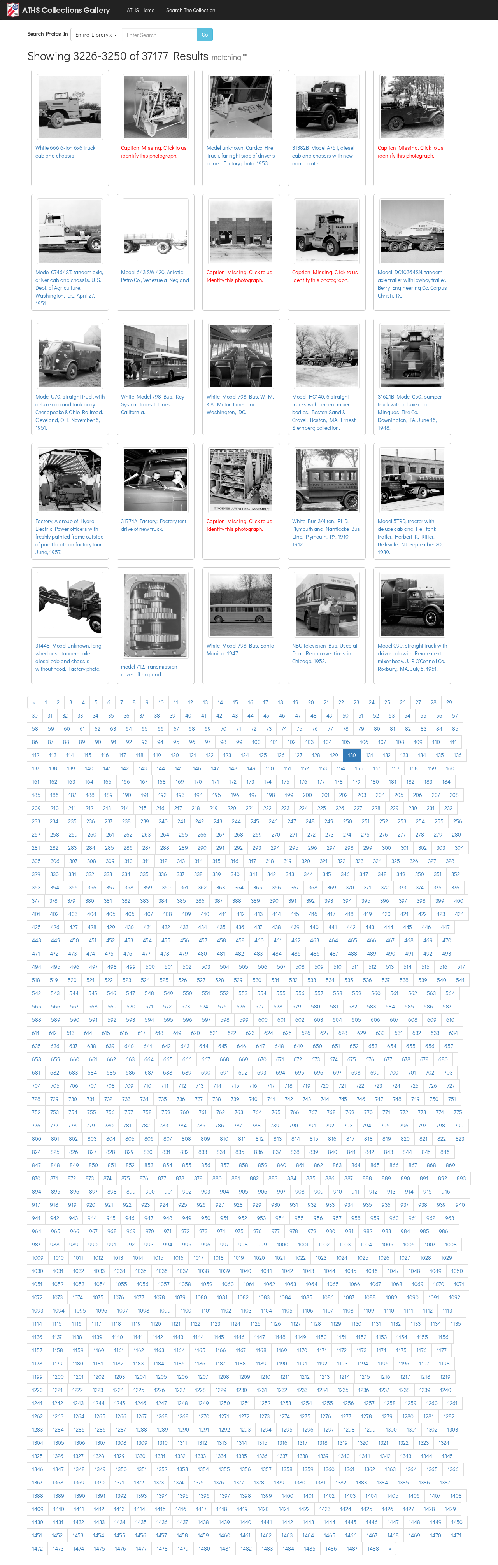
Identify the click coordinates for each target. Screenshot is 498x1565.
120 (175, 755)
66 (161, 728)
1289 (162, 1429)
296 (312, 847)
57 (455, 715)
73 (269, 728)
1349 (100, 1469)
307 (73, 861)
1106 (307, 1310)
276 (383, 834)
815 (314, 1138)
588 (36, 1019)
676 (370, 1059)
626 (306, 1032)
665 (168, 1059)
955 (299, 1218)
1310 (162, 1442)
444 (388, 927)
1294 (266, 1429)
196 (235, 794)
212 (89, 808)
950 (205, 1218)
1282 (449, 1416)
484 (277, 953)
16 (250, 702)
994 (167, 1244)
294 (275, 847)
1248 (182, 1403)
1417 (201, 1508)
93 (144, 742)
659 (55, 1059)
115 (87, 755)
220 (232, 808)
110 (436, 742)
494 (36, 966)
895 (55, 1191)
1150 (321, 1337)
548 (149, 993)
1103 (246, 1310)
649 (298, 1046)
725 (414, 1085)
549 (168, 993)
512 (372, 966)
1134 (435, 1323)
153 (323, 768)
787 (238, 1125)
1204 (140, 1376)
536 (367, 980)
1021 (280, 1257)
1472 (37, 1548)
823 (460, 1138)
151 (287, 768)
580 (315, 1006)
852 (130, 1165)
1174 (381, 1350)
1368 (57, 1482)
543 (55, 993)
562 (412, 993)
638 (91, 1046)
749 (415, 1099)
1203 (119, 1376)
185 (36, 794)
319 (288, 861)
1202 (98, 1376)
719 (306, 1085)
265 (183, 834)
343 (290, 874)
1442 (287, 1522)
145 (179, 768)
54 (407, 715)
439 (295, 927)
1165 (200, 1350)
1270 (203, 1416)
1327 (78, 1456)
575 (222, 1006)
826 (73, 1151)
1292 (224, 1429)
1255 (327, 1403)
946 (130, 1218)
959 (375, 1218)
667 (206, 1059)
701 (412, 1072)
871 (54, 1178)
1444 (329, 1522)
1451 (37, 1535)
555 (281, 993)
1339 (323, 1456)
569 (112, 1006)
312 (163, 861)
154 (341, 768)
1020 (259, 1257)
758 (147, 1112)
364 (239, 887)
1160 (98, 1350)
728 (36, 1099)
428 (92, 927)
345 (327, 874)
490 (390, 953)
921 (109, 1204)
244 (236, 821)
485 (296, 953)
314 (199, 861)
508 (300, 966)
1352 (161, 1469)
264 (164, 834)
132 (387, 755)
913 (391, 1191)
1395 (183, 1495)
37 (141, 715)
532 (293, 980)
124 (245, 755)
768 (331, 1112)
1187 (220, 1363)
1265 (99, 1416)
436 (239, 927)
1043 (308, 1270)
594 (149, 1019)
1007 (429, 1244)
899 (131, 1191)
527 (201, 980)
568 (93, 1006)
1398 (245, 1495)
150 (269, 768)
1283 (37, 1429)
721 (342, 1085)
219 (214, 808)
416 (313, 913)
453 (128, 940)
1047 (393, 1270)
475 (109, 953)
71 (238, 728)
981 (349, 1231)
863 (337, 1165)
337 (180, 874)
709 (128, 1085)
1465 (329, 1535)
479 (183, 953)
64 (129, 728)
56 (439, 715)
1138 (77, 1337)
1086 (328, 1297)
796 (404, 1125)
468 (409, 940)
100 (256, 742)
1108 (348, 1310)
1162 (138, 1350)
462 (295, 940)
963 (449, 1218)
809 (205, 1138)
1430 (37, 1522)
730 (72, 1099)
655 (411, 1046)
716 (253, 1085)
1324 (443, 1442)
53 (392, 715)
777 (54, 1125)
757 (128, 1112)
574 (204, 1006)
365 (257, 887)
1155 (422, 1337)
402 (54, 913)
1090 (413, 1297)
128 (316, 755)
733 (126, 1099)
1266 (120, 1416)
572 (167, 1006)
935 (367, 1204)
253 (402, 821)
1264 (78, 1416)
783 (164, 1125)
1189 (261, 1363)
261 (110, 834)
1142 (158, 1337)
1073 (57, 1297)
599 (244, 1019)
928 (238, 1204)
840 (332, 1151)
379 (71, 900)
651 (336, 1046)
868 (431, 1165)
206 (417, 794)
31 (50, 715)
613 (70, 1032)
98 (223, 742)
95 (176, 742)
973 (203, 1231)
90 (98, 742)
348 (382, 874)
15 (235, 702)
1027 (404, 1257)
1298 (349, 1429)
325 (395, 861)
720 (324, 1085)
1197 (424, 1363)
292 (238, 847)
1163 (159, 1350)
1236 (363, 1389)
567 (74, 1006)
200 (307, 794)
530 (257, 980)
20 (311, 702)
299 (367, 847)
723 (378, 1085)
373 (402, 887)
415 (295, 913)
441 (332, 927)
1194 (362, 1363)
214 (125, 808)
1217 (405, 1376)
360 (166, 887)
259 (73, 834)
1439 (224, 1522)
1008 (451, 1244)
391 (292, 900)
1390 (79, 1495)
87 (50, 742)
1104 (266, 1310)
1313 (222, 1442)
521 (90, 980)
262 (128, 834)
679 (424, 1059)
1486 (331, 1548)
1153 (381, 1337)
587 (447, 1006)
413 (258, 913)
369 (331, 887)
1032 (78, 1270)
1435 (141, 1522)
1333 (200, 1456)
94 (160, 742)
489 (371, 953)
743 (307, 1099)
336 (162, 874)
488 (352, 953)
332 (90, 874)
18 (280, 702)
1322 (403, 1442)
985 (424, 1231)
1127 (296, 1323)
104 (327, 742)
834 (221, 1151)
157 (395, 768)
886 (330, 1178)
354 (54, 887)
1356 (245, 1469)
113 (52, 755)
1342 (385, 1456)
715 (235, 1085)
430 (129, 927)
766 (294, 1112)
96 (192, 742)
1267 (141, 1416)
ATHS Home (140, 10)
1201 (79, 1376)
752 (36, 1112)
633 (435, 1032)
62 (97, 728)
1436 (162, 1522)
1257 (369, 1403)
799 (459, 1125)
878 (180, 1178)
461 (278, 940)
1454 (98, 1535)
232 (448, 808)
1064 (311, 1284)
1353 (182, 1469)
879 (198, 1178)
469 (428, 940)
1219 (445, 1376)
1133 (415, 1323)
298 (349, 847)
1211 (285, 1376)
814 (295, 1138)
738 (216, 1099)
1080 (201, 1297)
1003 (345, 1244)
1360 (329, 1469)
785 (200, 1125)
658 (36, 1059)
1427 (408, 1508)
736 (181, 1099)
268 (238, 834)
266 (202, 834)
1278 (366, 1416)
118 (140, 755)
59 (51, 728)
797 (422, 1125)
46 (282, 715)
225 (321, 808)
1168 (261, 1350)
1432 (78, 1522)
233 (36, 821)
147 (215, 768)
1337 (282, 1456)
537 (386, 980)
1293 (245, 1429)
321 (324, 861)
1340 (344, 1456)
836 (258, 1151)
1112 (428, 1310)
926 (201, 1204)
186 (54, 794)
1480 (204, 1548)
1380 (299, 1482)
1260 (432, 1403)
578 (278, 1006)
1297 (328, 1429)
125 (263, 755)
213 (107, 808)
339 (216, 874)
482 (239, 953)
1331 (160, 1456)
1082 (243, 1297)
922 (127, 1204)
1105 (287, 1310)
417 (331, 913)
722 (360, 1085)
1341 (364, 1456)
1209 (244, 1376)
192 (162, 794)
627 (324, 1032)
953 (261, 1218)
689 (186, 1072)
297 (331, 847)
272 (311, 834)
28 (434, 702)
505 (243, 966)
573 (185, 1006)
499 (131, 966)
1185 (179, 1363)
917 (36, 1204)
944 (92, 1218)
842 (369, 1151)
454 (147, 940)
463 (314, 940)
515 (425, 966)
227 (358, 808)
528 (219, 980)
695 (299, 1072)
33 (80, 715)
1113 (447, 1310)
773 (422, 1112)
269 (257, 834)
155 (359, 768)
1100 (186, 1310)
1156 (443, 1337)
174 (268, 781)
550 (187, 993)
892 (442, 1178)
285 (109, 847)
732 (108, 1099)
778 (72, 1125)
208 (454, 794)
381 (108, 900)
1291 (204, 1429)
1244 (99, 1403)
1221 (58, 1389)
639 (110, 1046)
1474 (78, 1548)
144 (160, 768)
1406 (414, 1495)
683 (73, 1072)
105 (346, 742)
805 (130, 1138)
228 (376, 808)
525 (164, 980)
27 (418, 702)
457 (203, 940)
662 (111, 1059)
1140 (117, 1337)
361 (184, 887)
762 (220, 1112)
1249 (203, 1403)
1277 (346, 1416)
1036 (162, 1270)
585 (409, 1006)
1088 (370, 1297)
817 (350, 1138)
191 (145, 794)
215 (143, 808)
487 (334, 953)
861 (300, 1165)
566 (55, 1006)
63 (113, 728)
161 (35, 781)
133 (404, 755)
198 (271, 794)
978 (293, 1231)
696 (318, 1072)
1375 (198, 1482)
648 (279, 1046)
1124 (235, 1323)
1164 (179, 1350)
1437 (182, 1522)
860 (281, 1165)
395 (365, 900)
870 (36, 1178)
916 (446, 1191)
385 (181, 900)
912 (373, 1191)
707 (92, 1085)
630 (380, 1032)
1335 (241, 1456)
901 (169, 1191)
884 (291, 1178)
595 (168, 1019)
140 (89, 768)
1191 (302, 1363)
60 (67, 728)
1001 (303, 1244)
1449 (436, 1522)
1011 (78, 1257)
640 (129, 1046)
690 (205, 1072)
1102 (226, 1310)
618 (159, 1032)
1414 (139, 1508)
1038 (203, 1270)
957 (337, 1218)
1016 (178, 1257)
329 (36, 874)
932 (312, 1204)
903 (205, 1191)
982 (367, 1231)
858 (243, 1165)
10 (161, 702)
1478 (162, 1548)
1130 (356, 1323)
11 (176, 702)
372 (385, 887)
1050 (457, 1270)
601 (281, 1019)
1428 (429, 1508)
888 (367, 1178)
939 (441, 1204)
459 (240, 940)
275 (365, 834)
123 (227, 755)
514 (407, 966)
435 (221, 927)
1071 (459, 1284)
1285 (79, 1429)
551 (206, 993)
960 (394, 1218)
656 (430, 1046)
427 (73, 927)
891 (424, 1178)
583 (371, 1006)
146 (197, 768)
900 (150, 1191)
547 (130, 993)
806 (149, 1138)
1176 (421, 1350)
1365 (432, 1469)
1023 (321, 1257)
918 (54, 1204)
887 (348, 1178)
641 (148, 1046)
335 (144, 874)
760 (184, 1112)
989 (74, 1244)
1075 (98, 1297)
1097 (122, 1310)
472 (54, 953)
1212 (305, 1376)
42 (219, 715)
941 (36, 1218)
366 (276, 887)
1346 (37, 1469)
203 (362, 794)
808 (186, 1138)
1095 (80, 1310)
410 (205, 913)
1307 (100, 1442)
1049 (436, 1270)
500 (150, 966)
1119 (136, 1323)
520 (72, 980)
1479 (183, 1548)
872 (72, 1178)
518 (36, 980)
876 (144, 1178)
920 (90, 1204)
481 (221, 953)
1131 (376, 1323)
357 (110, 887)
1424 (345, 1508)
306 (55, 861)
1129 (336, 1323)
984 (405, 1231)
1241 (37, 1403)
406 (130, 913)
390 (274, 900)
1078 (159, 1297)
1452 (57, 1535)
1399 (266, 1495)
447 (445, 927)
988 (55, 1244)
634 (453, 1032)
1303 (452, 1429)
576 (241, 1006)
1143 (178, 1337)
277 (402, 834)
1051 (37, 1284)
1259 (411, 1403)
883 (272, 1178)
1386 (424, 1482)
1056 (143, 1284)
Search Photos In (48, 33)
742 (289, 1099)
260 (92, 834)
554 (262, 993)
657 (448, 1046)
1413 (119, 1508)
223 (285, 808)
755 (91, 1112)
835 (239, 1151)
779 (90, 1125)
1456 (140, 1535)
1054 (100, 1284)
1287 (121, 1429)
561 (394, 993)
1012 (98, 1257)
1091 (433, 1297)
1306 (79, 1442)
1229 (221, 1389)
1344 (426, 1456)
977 (276, 1231)
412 (241, 913)
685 (111, 1072)
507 (281, 966)
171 (215, 781)
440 (314, 927)
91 (113, 742)
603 (318, 1019)
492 (427, 953)
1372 (139, 1482)
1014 (138, 1257)
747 (379, 1099)
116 (105, 755)
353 (36, 887)
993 (148, 1244)
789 (274, 1125)
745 (343, 1099)
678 (406, 1059)
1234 (322, 1389)
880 (217, 1178)
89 (82, 742)
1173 (361, 1350)
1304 (37, 1442)
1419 (242, 1508)
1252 (265, 1403)
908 (300, 1191)
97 (207, 742)
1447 (393, 1522)
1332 (180, 1456)
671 (280, 1059)
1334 (221, 1456)
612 (53, 1032)
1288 (141, 1429)
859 (262, 1165)
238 (126, 821)
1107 (328, 1310)
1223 (98, 1389)
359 (147, 887)
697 (337, 1072)
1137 (57, 1337)
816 (332, 1138)
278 (420, 834)
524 (145, 980)
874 (107, 1178)
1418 (221, 1508)
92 (129, 742)
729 (54, 1099)
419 (367, 913)
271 (294, 834)
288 (164, 847)
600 (263, 1019)
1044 (329, 1270)
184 (446, 781)
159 (432, 768)
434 (202, 927)
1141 (138, 1337)
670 (262, 1059)
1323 (423, 1442)
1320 (363, 1442)
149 (251, 768)
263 (146, 834)
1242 (57, 1403)
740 (253, 1099)
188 (90, 794)
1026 (383, 1257)
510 (337, 966)
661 (93, 1059)
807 (167, 1138)
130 (352, 755)
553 (242, 993)
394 (347, 900)
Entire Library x (94, 34)
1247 (161, 1403)
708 (110, 1085)
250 (347, 821)
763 (239, 1112)
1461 (245, 1535)
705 (55, 1085)
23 (356, 702)
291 (220, 847)
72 (253, 728)
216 (160, 808)
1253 (285, 1403)
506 (262, 966)
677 (388, 1059)
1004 (366, 1244)
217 (178, 808)
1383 (361, 1482)
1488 (373, 1548)
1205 (161, 1376)
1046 (372, 1270)
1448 (414, 1522)
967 (93, 1231)
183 (428, 781)
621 (214, 1032)
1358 (287, 1469)
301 (405, 847)
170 (198, 781)
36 (127, 715)
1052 (57, 1284)
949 (186, 1218)
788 (256, 1125)
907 (281, 1191)
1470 (435, 1535)
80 (377, 728)
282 (54, 847)
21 (326, 702)
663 (130, 1059)
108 (400, 742)
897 (93, 1191)
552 (224, 993)
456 (184, 940)
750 (434, 1099)
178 (339, 781)
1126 (275, 1323)
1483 (267, 1548)
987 (36, 1244)
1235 (343, 1389)
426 (55, 927)
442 (351, 927)
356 (92, 887)
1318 (322, 1442)
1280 (408, 1416)
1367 (37, 1482)
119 (157, 755)
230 (413, 808)
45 (266, 715)
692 (242, 1072)
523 (127, 980)
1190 (281, 1363)
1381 (320, 1482)
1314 (242, 1442)
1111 (408, 1310)
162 (53, 781)
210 (55, 808)
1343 (405, 1456)
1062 (269, 1284)
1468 (393, 1535)
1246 (140, 1403)
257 (36, 834)
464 (333, 940)
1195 (383, 1363)
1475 (99, 1548)
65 (145, 728)
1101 (206, 1310)
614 (88, 1032)
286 (128, 847)
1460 (224, 1535)
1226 (159, 1389)
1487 (352, 1548)
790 (293, 1125)
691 (224, 1072)
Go (205, 34)
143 (143, 768)
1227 (180, 1389)
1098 (143, 1310)
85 (455, 728)
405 (111, 913)
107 (382, 742)
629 (361, 1032)
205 (399, 794)
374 (420, 887)
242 (199, 821)
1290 (183, 1429)
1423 (324, 1508)
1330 (140, 1456)
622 (232, 1032)
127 (298, 755)
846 (445, 1151)
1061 (249, 1284)
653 (372, 1046)
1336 (262, 1456)
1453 (77, 1535)
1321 (383, 1442)
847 (36, 1165)
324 (377, 861)
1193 (342, 1363)
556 (300, 993)
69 (208, 728)
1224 (118, 1389)
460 (259, 940)
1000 (282, 1244)
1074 (77, 1297)
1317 (302, 1442)
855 (186, 1165)
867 (413, 1165)
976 (257, 1231)
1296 (308, 1429)
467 (390, 940)
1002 (324, 1244)
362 (202, 887)
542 (36, 993)
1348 (79, 1469)
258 (54, 834)
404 (91, 913)
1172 (342, 1350)
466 (371, 940)
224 (303, 808)
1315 (262, 1442)
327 (432, 861)
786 (219, 1125)
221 (250, 808)
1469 (414, 1535)
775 (458, 1112)
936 (386, 1204)
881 (235, 1178)
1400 (287, 1495)
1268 (162, 1416)
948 (167, 1218)
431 (148, 927)
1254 (306, 1403)
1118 (116, 1323)
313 (181, 861)
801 (55, 1138)
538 (404, 980)
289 (183, 847)
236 (90, 821)
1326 (58, 1456)
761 (203, 1112)
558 (337, 993)
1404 (371, 1495)
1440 (245, 1522)
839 (313, 1151)
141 (107, 768)
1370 (99, 1482)
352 (455, 874)
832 (184, 1151)
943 (73, 1218)
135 (440, 755)
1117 (96, 1323)
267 (220, 834)
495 (55, 966)
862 (318, 1165)
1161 (119, 1350)
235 (72, 821)
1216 (385, 1376)
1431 (58, 1522)
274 (347, 834)
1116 (77, 1323)
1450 (457, 1522)
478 (164, 953)
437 (258, 927)
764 (257, 1112)
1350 (121, 1469)
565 (36, 1006)
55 (423, 715)
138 (53, 768)
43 (235, 715)
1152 (361, 1337)
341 (253, 874)
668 (224, 1059)
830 (148, 1151)
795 (385, 1125)
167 (143, 781)
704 (36, 1085)
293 (257, 847)
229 (394, 808)
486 (315, 953)
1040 (245, 1270)
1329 (119, 1456)
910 (337, 1191)
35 (111, 715)
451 (92, 940)
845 (426, 1151)
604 (337, 1019)
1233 (302, 1389)
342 (271, 874)
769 (349, 1112)
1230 (241, 1389)
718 (288, 1085)
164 (89, 781)
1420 (263, 1508)
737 (199, 1099)
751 (452, 1099)
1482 (246, 1548)
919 (72, 1204)
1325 (37, 1456)
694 (280, 1072)
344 (308, 874)
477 (146, 953)
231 (431, 808)
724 (396, 1085)
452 (110, 940)
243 (218, 821)
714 (217, 1085)
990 (93, 1244)
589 (55, 1019)
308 (91, 861)
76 (315, 728)
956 (318, 1218)
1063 (290, 1284)
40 (188, 715)
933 (330, 1204)
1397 (224, 1495)
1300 (391, 1429)
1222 (77, 1389)
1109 (368, 1310)
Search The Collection (191, 10)
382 (126, 900)
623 (250, 1032)
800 (36, 1138)
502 (186, 966)
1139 (97, 1337)
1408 (456, 1495)
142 (125, 768)
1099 (165, 1310)
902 (186, 1191)
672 (298, 1059)
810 (224, 1138)
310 (128, 861)
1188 (240, 1363)
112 (35, 755)
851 (112, 1165)
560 (376, 993)
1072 (37, 1297)
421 (404, 913)
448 (36, 940)
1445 (350, 1522)
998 (243, 1244)
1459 (203, 1535)
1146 (239, 1337)
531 (275, 980)
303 (441, 847)
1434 (120, 1522)
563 (431, 993)
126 (281, 755)
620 (195, 1032)
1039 (224, 1270)
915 (427, 1191)
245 (255, 821)
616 (124, 1032)
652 (354, 1046)
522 (108, 980)
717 (271, 1085)
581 (334, 1006)
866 (394, 1165)
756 (110, 1112)
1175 (401, 1350)
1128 (315, 1323)
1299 (370, 1429)
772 (404, 1112)
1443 (308, 1522)
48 (313, 715)
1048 (414, 1270)
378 (53, 900)
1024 (341, 1257)
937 (404, 1204)
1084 (285, 1297)
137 (35, 768)
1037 (182, 1270)
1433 (99, 1522)
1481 (225, 1548)
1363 (390, 1469)
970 (150, 1231)
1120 (156, 1323)
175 (285, 781)
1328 (98, 1456)
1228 (200, 1389)
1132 (396, 1323)
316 (234, 861)
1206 (182, 1376)
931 (294, 1204)
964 (36, 1231)
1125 (255, 1323)
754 (72, 1112)
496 (74, 966)
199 (289, 794)
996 (205, 1244)
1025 (362, 1257)
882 (254, 1178)
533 (311, 980)
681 (36, 1072)
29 (449, 702)
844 (407, 1151)
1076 (118, 1297)
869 (450, 1165)
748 (397, 1099)
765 (276, 1112)
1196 (403, 1363)
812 (260, 1138)
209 (36, 808)
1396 (204, 1495)
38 (157, 715)
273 (329, 834)
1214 (344, 1376)
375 (437, 887)
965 (55, 1231)
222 (267, 808)
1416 (180, 1508)
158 (413, 768)
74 (284, 728)
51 (360, 715)
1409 (38, 1508)
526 (182, 980)
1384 (382, 1482)
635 (36, 1046)
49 (329, 715)
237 (108, 821)
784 (182, 1125)
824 (36, 1151)
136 (458, 755)
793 (348, 1125)
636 (55, 1046)
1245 (119, 1403)
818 (368, 1138)
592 (111, 1019)
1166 (220, 1350)
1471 (456, 1535)
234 (54, 821)
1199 (37, 1376)
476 (127, 953)
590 (74, 1019)
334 (126, 874)
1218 (425, 1376)
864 (356, 1165)
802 (73, 1138)
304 (459, 847)
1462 (266, 1535)
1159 (78, 1350)
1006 (409, 1244)
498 (112, 966)
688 (167, 1072)
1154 (401, 1337)
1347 (58, 1469)
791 (312, 1125)
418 (349, 913)
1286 (100, 1429)
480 (202, 953)
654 (391, 1046)
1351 (142, 1469)
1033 (99, 1270)
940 (460, 1204)
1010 (58, 1257)
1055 (121, 1284)
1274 (284, 1416)
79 (361, 728)
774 (440, 1112)
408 (167, 913)
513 (390, 966)
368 (313, 887)
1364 (411, 1469)
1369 (78, 1482)
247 (292, 821)
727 (451, 1085)
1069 (418, 1284)
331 (72, 874)
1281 (428, 1416)
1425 (366, 1508)
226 (340, 808)
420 (386, 913)
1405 (392, 1495)
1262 (37, 1416)
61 (82, 728)
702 (430, 1072)
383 (144, 900)
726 (432, 1085)
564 (450, 993)
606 (375, 1019)
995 (186, 1244)
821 (423, 1138)
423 (441, 913)
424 (459, 913)
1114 (37, 1323)
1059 (206, 1284)
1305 (58, 1442)
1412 (99, 1508)
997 (224, 1244)
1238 (404, 1389)
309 (110, 861)
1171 (322, 1350)
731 (91, 1099)
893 (461, 1178)
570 (130, 1006)
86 (35, 742)
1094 (59, 1310)
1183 (138, 1363)
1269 (183, 1416)
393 (328, 900)
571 (149, 1006)
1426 (387, 1508)
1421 (284, 1508)
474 (90, 953)
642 (166, 1046)
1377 (239, 1482)
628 (342, 1032)
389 (255, 900)
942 (54, 1218)
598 (225, 1019)
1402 (329, 1495)
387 (218, 900)
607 (394, 1019)
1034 (120, 1270)
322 (341, 861)
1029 (446, 1257)
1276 (325, 1416)
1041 (266, 1270)
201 (326, 794)
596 (187, 1019)
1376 (219, 1482)
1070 (438, 1284)
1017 (198, 1257)
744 (325, 1099)
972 (185, 1231)
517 (461, 966)
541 (460, 980)
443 (369, 927)
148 (233, 768)
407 (148, 913)
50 (345, 715)
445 (407, 927)
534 (330, 980)
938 (422, 1204)
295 (293, 847)
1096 (101, 1310)
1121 (176, 1323)
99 (239, 742)
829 (129, 1151)
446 (426, 927)
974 (221, 1231)
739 (235, 1099)
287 (146, 847)
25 (387, 702)
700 (393, 1072)
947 (148, 1218)
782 (145, 1125)
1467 (371, 1535)
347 (363, 874)
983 (386, 1231)
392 (310, 900)
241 (181, 821)
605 (356, 1019)
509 (319, 966)
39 (172, 715)
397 (403, 900)
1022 (300, 1257)
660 (74, 1059)
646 (241, 1046)
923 (145, 1204)
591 (93, 1019)
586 (428, 1006)
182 (410, 781)
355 (73, 887)
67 (176, 728)
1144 (198, 1337)
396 (384, 900)
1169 (281, 1350)
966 (74, 1231)
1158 (57, 1350)
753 (54, 1112)
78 (346, 728)
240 (163, 821)
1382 (340, 1482)
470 (446, 940)
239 (144, 821)
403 (72, 913)
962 (430, 1218)
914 (409, 1191)
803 (92, 1138)
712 (182, 1085)
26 (403, 702)
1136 (37, 1337)
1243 (78, 1403)
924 (164, 1204)
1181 (98, 1363)
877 (162, 1178)
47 (298, 715)
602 (299, 1019)
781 (127, 1125)
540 (441, 980)
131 (369, 755)
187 (72, 794)
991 (111, 1244)
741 (271, 1099)
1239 (424, 1389)
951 (224, 1218)
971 (168, 1231)
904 (224, 1191)
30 (35, 715)
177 (321, 781)
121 (192, 755)
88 (66, 742)
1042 (287, 1270)
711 (164, 1085)
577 (259, 1006)
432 (165, 927)
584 (390, 1006)
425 (36, 927)
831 (166, 1151)
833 (202, 1151)
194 (198, 794)
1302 (431, 1429)
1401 (308, 1495)
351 (438, 874)
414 (276, 913)
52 (376, 715)
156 (377, 768)
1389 (58, 1495)
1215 (364, 1376)
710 (147, 1085)
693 (261, 1072)
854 (167, 1165)
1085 (306, 1297)
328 (450, 861)
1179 (57, 1363)
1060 (228, 1284)
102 (292, 742)
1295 (287, 1429)
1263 (58, 1416)
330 (54, 874)
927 (220, 1204)
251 (366, 821)
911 (355, 1191)
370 (350, 887)
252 (383, 821)
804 (111, 1138)
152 (305, 768)
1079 (180, 1297)
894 (36, 1191)
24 (372, 702)
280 (456, 834)
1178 (37, 1363)
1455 (119, 1535)
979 (312, 1231)
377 (36, 900)
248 (310, 821)
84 (439, 728)
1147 (259, 1337)
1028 (425, 1257)
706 (73, 1085)
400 (458, 900)
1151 (341, 1337)
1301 (412, 1429)
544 (74, 993)
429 (110, 927)
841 (351, 1151)
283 (72, 847)
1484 (288, 1548)
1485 (310, 1548)
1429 (450, 1508)
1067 (375, 1284)
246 (273, 821)
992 (130, 1244)
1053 (78, 1284)
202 (343, 794)
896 (74, 1191)
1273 (264, 1416)
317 (252, 861)
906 (262, 1191)
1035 (141, 1270)
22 (341, 702)
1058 (185, 1284)
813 (278, 1138)
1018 (218, 1257)
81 (392, 728)
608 (412, 1019)
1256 (348, 1403)
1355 (224, 1469)
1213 (324, 1376)
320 (306, 861)
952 (242, 1218)
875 (125, 1178)
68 (192, 728)
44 (250, 715)
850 (93, 1165)
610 (450, 1019)
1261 (452, 1403)
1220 (37, 1389)
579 (296, 1006)
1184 (158, 1363)
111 (453, 742)
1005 (387, 1244)
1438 (203, 1522)
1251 (245, 1403)
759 (165, 1112)
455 (165, 940)
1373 (159, 1482)
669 (243, 1059)
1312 (202, 1442)
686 (130, 1072)
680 (443, 1059)
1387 (445, 1482)
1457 (161, 1535)
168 (161, 781)
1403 (350, 1495)
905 (243, 1191)
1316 (282, 1442)
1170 (302, 1350)
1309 (141, 1442)
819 (386, 1138)
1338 (302, 1456)
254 (420, 821)
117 (122, 755)
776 (36, 1125)
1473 (58, 1548)
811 (242, 1138)
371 (367, 887)
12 (190, 702)
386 (200, 900)
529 (238, 980)
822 (441, 1138)
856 (205, 1165)
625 (287, 1032)
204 (380, 794)
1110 (389, 1310)
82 (408, 728)
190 (127, 794)
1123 (215, 1323)
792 (330, 1125)
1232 (282, 1389)
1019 (238, 1257)
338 (198, 874)
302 (422, 847)
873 (90, 1178)
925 (182, 1204)
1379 (279, 1482)
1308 (120, 1442)
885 (311, 1178)
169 (179, 781)
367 (295, 887)
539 (422, 980)
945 (111, 1218)
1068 (396, 1284)
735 (162, 1099)
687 (149, 1072)
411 (223, 913)
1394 (162, 1495)
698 (356, 1072)
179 (356, 781)
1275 (305, 1416)
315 (216, 861)
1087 (349, 1297)
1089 (391, 1297)
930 (275, 1204)
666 (187, 1059)
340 (235, 874)
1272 (244, 1416)
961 (413, 1218)
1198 (444, 1363)
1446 (372, 1522)
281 (36, 847)
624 (268, 1032)
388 (236, 900)
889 (386, 1178)
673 (316, 1059)
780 (109, 1125)
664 (149, 1059)
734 (144, 1099)
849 (74, 1165)
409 (186, 913)
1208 (223, 1376)
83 (423, 728)
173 (250, 781)
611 (35, 1032)
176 (303, 781)
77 (330, 728)
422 (422, 913)
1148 (280, 1337)
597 (206, 1019)
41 (204, 715)
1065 (333, 1284)
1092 (454, 1297)
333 (108, 874)
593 (130, 1019)
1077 (139, 1297)
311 (146, 861)
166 (125, 781)
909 (319, 1191)
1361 (349, 1469)
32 (65, 715)
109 (418, 742)
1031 (58, 1270)
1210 (265, 1376)
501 (169, 966)
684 (92, 1072)
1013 (118, 1257)
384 (162, 900)
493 (446, 953)
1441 (266, 1522)
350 (419, 874)
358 (128, 887)
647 (260, 1046)
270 (276, 834)
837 (277, 1151)
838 (295, 1151)
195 (216, 794)
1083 (264, 1297)
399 (439, 900)
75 (299, 728)
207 (436, 794)
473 (72, 953)
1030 (37, 1270)
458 (221, 940)
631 (399, 1032)
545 (92, 993)
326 (414, 861)
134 (422, 755)
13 (205, 702)
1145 (219, 1337)
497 (93, 966)
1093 (37, 1310)
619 (177, 1032)
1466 (351, 1535)
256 (457, 821)
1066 (354, 1284)
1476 (120, 1548)
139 (71, 768)
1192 (322, 1363)
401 (36, 913)
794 (366, 1125)
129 (334, 755)
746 (361, 1099)
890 (405, 1178)
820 (405, 1138)
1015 (158, 1257)
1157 (37, 1350)
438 (276, 927)
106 (364, 742)
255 (439, 821)
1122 (195, 1323)
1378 (259, 1482)
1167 (241, 1350)
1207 (203, 1376)
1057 (164, 1284)
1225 (138, 1389)
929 (257, 1204)
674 (334, 1059)
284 (90, 847)
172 (233, 781)
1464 (308, 1535)
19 (295, 702)
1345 (447, 1456)
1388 (37, 1495)
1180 (77, 1363)
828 (110, 1151)
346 (345, 874)
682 (54, 1072)
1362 (369, 1469)
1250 (224, 1403)
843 (388, 1151)
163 (71, 781)
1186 (200, 1363)
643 (185, 1046)
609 (432, 1019)
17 (265, 702)
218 (196, 808)
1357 (266, 1469)
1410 (58, 1508)
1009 (38, 1257)
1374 (179, 1482)
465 (352, 940)
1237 (384, 1389)
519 (54, 980)
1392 (120, 1495)
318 (270, 861)
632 (416, 1032)
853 (148, 1165)
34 (95, 715)
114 (70, 755)
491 (409, 953)
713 (199, 1085)
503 (205, 966)
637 (73, 1046)
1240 (445, 1389)
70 (223, 728)
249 (328, 821)
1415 (160, 1508)
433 (184, 927)
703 (448, 1072)
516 (443, 966)
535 (348, 980)
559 (356, 993)
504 (224, 966)
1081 (222, 1297)
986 (443, 1231)
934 (348, 1204)
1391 (100, 1495)
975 (239, 1231)
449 (55, 940)
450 (74, 940)
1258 (390, 1403)
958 (356, 1218)
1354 (203, 1469)
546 (111, 993)
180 (374, 781)
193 (180, 794)
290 (202, 847)
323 (359, 861)
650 (317, 1046)
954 (280, 1218)
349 (400, 874)
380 (89, 900)
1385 (403, 1482)
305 (36, 861)
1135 (456, 1323)
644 (204, 1046)
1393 (141, 1495)
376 (455, 887)
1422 (304, 1508)
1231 (262, 1389)
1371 (119, 1482)
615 (106, 1032)
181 (392, 781)
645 (222, 1046)
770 (368, 1112)
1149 (300, 1337)
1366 (453, 1469)
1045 (350, 1270)
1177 (442, 1350)
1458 (182, 1535)
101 (274, 742)
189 (108, 794)
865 (375, 1165)
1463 (287, 1535)
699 (375, 1072)
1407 (435, 1495)
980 (330, 1231)
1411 (79, 1508)
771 (386, 1112)
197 (253, 794)
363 (220, 887)
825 (55, 1151)
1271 (224, 1416)
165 (107, 781)
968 (112, 1231)
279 (438, 834)
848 (55, 1165)
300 (386, 847)
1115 (57, 1323)
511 (355, 966)
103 (309, 742)
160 (450, 768)
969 (131, 1231)
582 (352, 1006)
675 (351, 1059)
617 (142, 1032)
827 (92, 1151)
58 (35, 728)
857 (224, 1165)
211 (72, 808)
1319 (342, 1442)
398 (421, 900)
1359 (308, 1469)
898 (112, 1191)
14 (220, 702)
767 (313, 1112)
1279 (387, 1416)
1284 (58, 1429)
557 (318, 993)
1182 (118, 1363)
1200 (58, 1376)
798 (440, 1125)
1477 (141, 1548)
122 (210, 755)
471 (36, 953)
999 (262, 1244)
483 (258, 953)
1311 (182, 1442)
